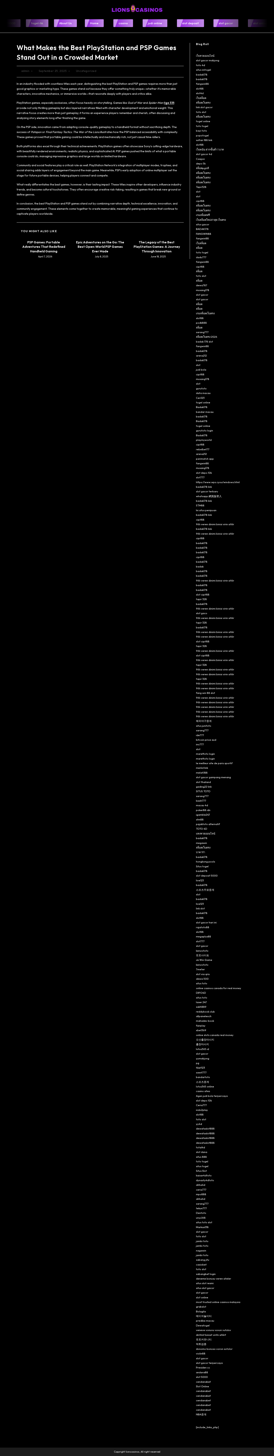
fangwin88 (202, 83)
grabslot (201, 1306)
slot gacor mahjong (207, 60)
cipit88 (200, 201)
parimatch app (205, 458)
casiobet (201, 1264)
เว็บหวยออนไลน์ (205, 55)
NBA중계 (201, 1414)
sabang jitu (202, 1259)
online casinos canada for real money (218, 988)
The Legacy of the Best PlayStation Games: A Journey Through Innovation (157, 246)
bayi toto (201, 130)
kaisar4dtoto (204, 1175)
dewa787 (201, 285)
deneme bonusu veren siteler (213, 1278)
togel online (203, 121)
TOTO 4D (201, 828)
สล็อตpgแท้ (202, 168)
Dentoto (201, 1212)
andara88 (202, 1372)
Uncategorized (86, 71)
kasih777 (201, 800)
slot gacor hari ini (206, 922)
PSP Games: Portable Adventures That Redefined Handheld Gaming (43, 246)
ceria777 (201, 1189)
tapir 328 (201, 599)
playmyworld (204, 439)
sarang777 (202, 332)
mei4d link (202, 767)
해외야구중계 (204, 720)
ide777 (200, 735)
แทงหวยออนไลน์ (205, 833)
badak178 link (204, 486)
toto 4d (200, 65)
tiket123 (200, 1067)
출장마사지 (202, 1044)
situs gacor (202, 224)
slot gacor (202, 294)
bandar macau (205, 411)
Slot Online (202, 1386)
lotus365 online (205, 1086)
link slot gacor (204, 107)
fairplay (200, 1025)
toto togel (202, 126)
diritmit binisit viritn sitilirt (211, 1334)
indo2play (202, 1109)
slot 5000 (202, 1376)
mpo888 (201, 1194)
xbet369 (201, 1030)
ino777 (200, 744)
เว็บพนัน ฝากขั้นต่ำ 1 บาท (210, 149)
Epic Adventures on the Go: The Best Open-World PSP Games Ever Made (100, 246)
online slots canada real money (214, 1035)
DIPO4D (201, 992)
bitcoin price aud (206, 739)
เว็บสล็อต (201, 98)
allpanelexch (203, 1016)
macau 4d (202, 805)
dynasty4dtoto (205, 1180)
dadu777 (201, 257)
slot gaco (201, 613)
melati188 (202, 772)
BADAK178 (202, 229)
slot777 (200, 477)
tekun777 (201, 1208)
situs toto (201, 983)
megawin (201, 842)
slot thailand (203, 782)
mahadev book (205, 1020)
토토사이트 (202, 955)
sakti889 (201, 1006)
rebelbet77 (202, 449)
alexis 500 (202, 978)
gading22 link (204, 786)
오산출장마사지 (205, 1039)
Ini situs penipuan (206, 510)
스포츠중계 (202, 1081)
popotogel (202, 135)
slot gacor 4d (204, 154)
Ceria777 (201, 1105)
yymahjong (202, 1058)
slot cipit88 (202, 594)
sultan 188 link (204, 140)
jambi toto (202, 1241)
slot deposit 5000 (207, 875)
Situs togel (202, 866)
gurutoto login (204, 430)
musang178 (202, 290)
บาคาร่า (200, 852)
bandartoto (203, 1077)
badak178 (201, 74)
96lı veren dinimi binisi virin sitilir (215, 524)
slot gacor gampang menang (213, 777)
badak (200, 566)
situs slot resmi (205, 1283)
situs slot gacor (205, 1288)
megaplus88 (203, 936)
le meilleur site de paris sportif (214, 763)
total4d (200, 1147)
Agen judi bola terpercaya (212, 1095)
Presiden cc (203, 1367)
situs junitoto (203, 725)
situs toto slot (204, 1222)
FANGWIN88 (203, 233)
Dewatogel (203, 1325)
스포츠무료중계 (205, 889)
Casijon (200, 158)
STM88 (200, 505)
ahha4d (200, 1184)
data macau (203, 393)
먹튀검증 (201, 1344)
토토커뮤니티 (204, 1339)
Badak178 (201, 407)
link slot (200, 908)
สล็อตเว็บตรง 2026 (206, 336)
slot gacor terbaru (207, 491)
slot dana (201, 1152)
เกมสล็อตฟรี (203, 215)
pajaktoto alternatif (208, 824)
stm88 (200, 819)
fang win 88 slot (205, 692)
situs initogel (203, 69)
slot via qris (203, 974)
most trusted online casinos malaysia (218, 1302)
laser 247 (201, 1002)
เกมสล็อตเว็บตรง (205, 313)
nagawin (201, 1250)
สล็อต (199, 247)
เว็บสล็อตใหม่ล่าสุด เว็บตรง (211, 219)
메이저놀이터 (204, 1316)
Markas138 (202, 1227)
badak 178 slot (204, 341)
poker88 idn (203, 810)
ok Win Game (204, 959)
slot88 (200, 88)
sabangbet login (206, 1274)
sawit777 (201, 1072)
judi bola (201, 369)
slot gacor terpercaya (209, 1362)
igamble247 (203, 814)
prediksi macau (205, 1320)
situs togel (202, 1166)
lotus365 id (202, 1049)
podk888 (201, 322)
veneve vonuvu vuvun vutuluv (213, 1330)
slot (198, 191)
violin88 (200, 1353)
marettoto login (205, 753)
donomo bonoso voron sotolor (214, 1348)
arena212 (201, 355)
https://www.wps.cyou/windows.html (218, 482)
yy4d (199, 1124)
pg (197, 1063)
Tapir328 (201, 186)
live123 (200, 880)
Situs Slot (201, 1170)
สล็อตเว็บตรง (203, 102)
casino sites (203, 1091)
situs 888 (201, 1156)
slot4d (200, 93)
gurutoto (201, 388)
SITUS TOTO (203, 791)
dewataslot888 (205, 1128)
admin (25, 71)
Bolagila (201, 1311)
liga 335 (169, 103)
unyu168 (201, 1217)
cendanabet (203, 1381)
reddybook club (205, 1011)
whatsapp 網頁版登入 (209, 496)
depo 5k (201, 163)
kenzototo (202, 950)
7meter (200, 969)
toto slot (201, 112)
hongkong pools (205, 861)
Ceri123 (200, 397)
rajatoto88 (202, 927)
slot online (202, 1297)
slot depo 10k (204, 472)
